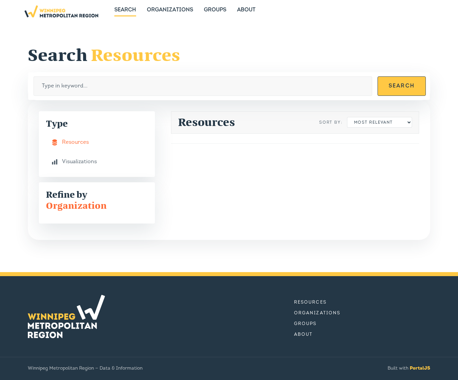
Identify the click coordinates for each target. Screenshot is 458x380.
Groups (305, 324)
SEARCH (125, 10)
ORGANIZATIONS (170, 10)
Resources (310, 302)
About (303, 334)
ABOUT (246, 10)
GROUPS (215, 10)
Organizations (317, 313)
